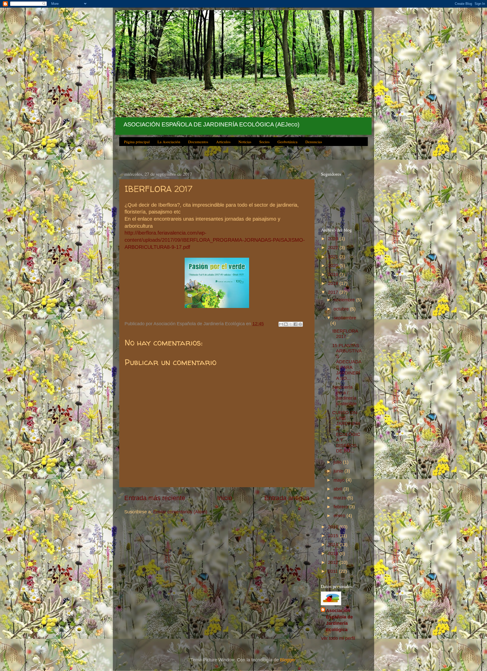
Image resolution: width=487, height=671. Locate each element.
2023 (333, 238)
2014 (333, 544)
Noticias (244, 141)
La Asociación (169, 141)
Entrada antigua (286, 497)
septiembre (345, 317)
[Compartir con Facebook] (295, 324)
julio (338, 462)
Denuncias (313, 141)
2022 (333, 247)
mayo (340, 480)
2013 (333, 553)
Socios (264, 141)
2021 (333, 256)
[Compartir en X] (290, 324)
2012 (333, 562)
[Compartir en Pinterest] (300, 324)
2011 (333, 571)
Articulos (223, 141)
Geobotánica (287, 141)
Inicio (224, 497)
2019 (333, 274)
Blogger (287, 659)
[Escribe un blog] (285, 324)
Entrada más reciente (154, 497)
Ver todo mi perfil (338, 638)
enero (340, 515)
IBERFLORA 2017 (345, 334)
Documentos (198, 141)
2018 (333, 283)
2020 (333, 265)
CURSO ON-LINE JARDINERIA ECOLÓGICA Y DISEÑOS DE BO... (346, 431)
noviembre (345, 299)
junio (339, 470)
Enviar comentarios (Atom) (180, 511)
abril (338, 489)
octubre (342, 309)
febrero (341, 506)
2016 (333, 526)
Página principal (137, 141)
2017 (333, 292)
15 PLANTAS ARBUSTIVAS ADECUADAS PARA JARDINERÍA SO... (347, 362)
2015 (333, 535)
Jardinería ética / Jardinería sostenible (344, 395)
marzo (340, 497)
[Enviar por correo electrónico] (281, 324)
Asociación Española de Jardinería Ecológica (339, 620)
